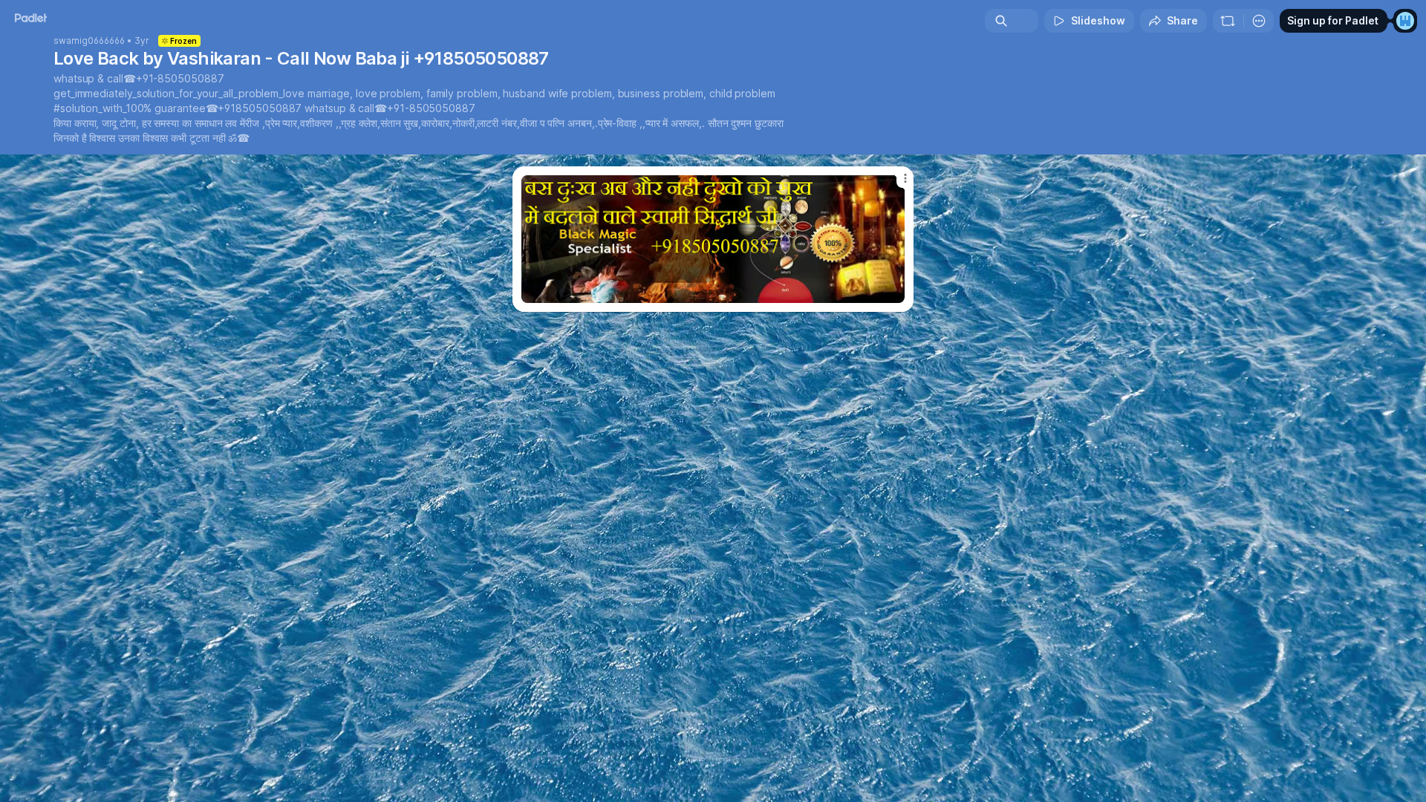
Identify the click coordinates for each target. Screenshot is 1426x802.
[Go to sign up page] (1405, 21)
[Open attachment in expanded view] (713, 239)
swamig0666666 (89, 41)
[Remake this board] (1228, 21)
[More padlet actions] (1259, 21)
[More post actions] (905, 178)
